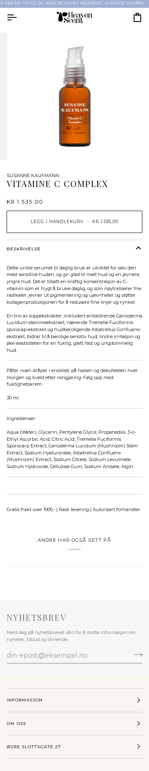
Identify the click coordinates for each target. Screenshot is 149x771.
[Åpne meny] (19, 17)
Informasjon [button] (25, 700)
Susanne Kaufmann (33, 175)
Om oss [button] (16, 723)
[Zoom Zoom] (74, 96)
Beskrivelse (24, 249)
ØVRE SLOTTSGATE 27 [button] (34, 746)
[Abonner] (135, 654)
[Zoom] (26, 144)
